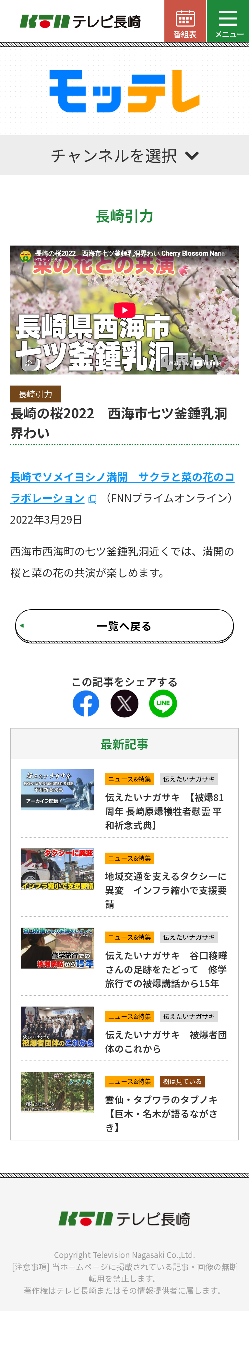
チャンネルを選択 (113, 154)
